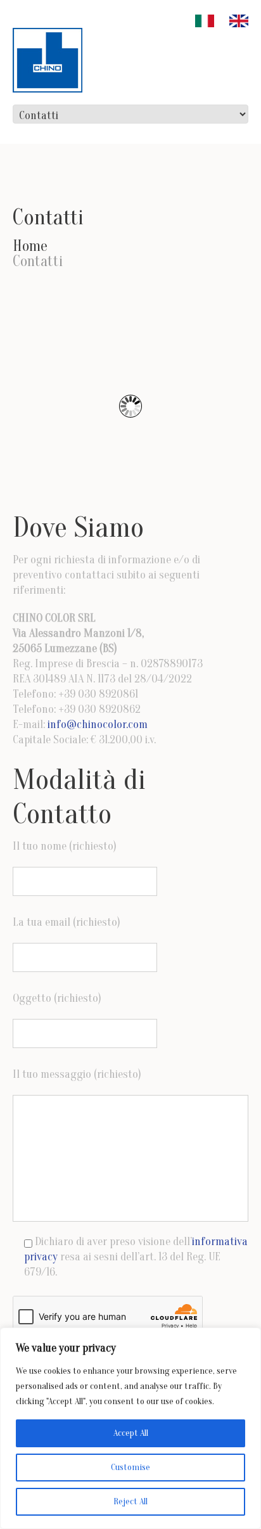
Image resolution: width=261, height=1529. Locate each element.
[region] (130, 1428)
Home (30, 246)
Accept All (130, 1433)
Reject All (130, 1501)
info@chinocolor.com (98, 724)
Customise (130, 1467)
